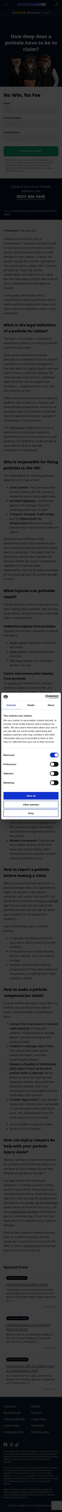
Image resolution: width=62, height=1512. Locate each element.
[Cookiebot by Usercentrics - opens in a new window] (45, 697)
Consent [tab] (11, 705)
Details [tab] (31, 705)
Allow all (31, 796)
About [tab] (51, 705)
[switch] (54, 764)
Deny (31, 813)
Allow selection (31, 804)
